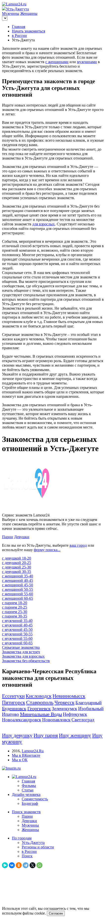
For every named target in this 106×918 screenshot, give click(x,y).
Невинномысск (69, 696)
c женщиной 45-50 (17, 585)
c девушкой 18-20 (16, 558)
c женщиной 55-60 (17, 594)
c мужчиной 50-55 (17, 634)
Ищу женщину (75, 735)
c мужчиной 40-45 (17, 625)
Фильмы (29, 785)
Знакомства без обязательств (26, 661)
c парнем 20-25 (14, 607)
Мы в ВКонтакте (26, 755)
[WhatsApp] (39, 865)
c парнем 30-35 (14, 616)
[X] (32, 865)
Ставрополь (39, 702)
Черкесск (64, 702)
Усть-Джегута (33, 842)
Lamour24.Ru (33, 751)
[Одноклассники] (19, 865)
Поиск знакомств (26, 812)
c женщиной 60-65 (17, 598)
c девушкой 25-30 (16, 567)
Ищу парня (46, 735)
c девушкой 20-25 (16, 563)
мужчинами (87, 62)
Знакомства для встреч (21, 652)
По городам (22, 838)
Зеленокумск (64, 708)
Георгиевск (39, 708)
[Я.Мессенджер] (5, 865)
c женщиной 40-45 (17, 580)
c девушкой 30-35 (16, 571)
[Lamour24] (24, 777)
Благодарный (88, 702)
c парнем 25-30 (14, 612)
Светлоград (82, 719)
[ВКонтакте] (12, 865)
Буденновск (14, 708)
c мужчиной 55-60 (17, 638)
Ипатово (10, 714)
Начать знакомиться (28, 31)
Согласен (56, 913)
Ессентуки (13, 696)
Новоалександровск (21, 719)
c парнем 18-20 (14, 603)
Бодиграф (30, 803)
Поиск (27, 856)
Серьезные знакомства (21, 647)
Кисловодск (39, 696)
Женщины (28, 13)
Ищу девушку (17, 735)
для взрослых (43, 224)
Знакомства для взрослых (23, 656)
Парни (7, 537)
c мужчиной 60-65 (17, 643)
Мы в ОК (20, 760)
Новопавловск (56, 719)
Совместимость (35, 799)
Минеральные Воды (41, 714)
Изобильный (91, 708)
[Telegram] (26, 865)
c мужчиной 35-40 (17, 621)
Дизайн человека (26, 794)
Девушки (21, 537)
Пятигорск (13, 702)
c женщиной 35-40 (17, 576)
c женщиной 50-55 (17, 589)
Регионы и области (38, 847)
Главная (18, 27)
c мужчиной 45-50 (17, 629)
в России (19, 35)
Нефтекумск (75, 714)
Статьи (28, 790)
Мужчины (10, 13)
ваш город (78, 545)
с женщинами (57, 62)
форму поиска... (47, 550)
